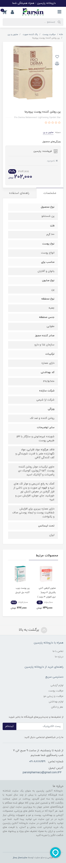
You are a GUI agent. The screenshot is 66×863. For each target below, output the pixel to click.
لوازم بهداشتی (56, 701)
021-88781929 (37, 761)
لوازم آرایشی (57, 685)
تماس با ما (58, 651)
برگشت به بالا (29, 629)
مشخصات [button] (49, 193)
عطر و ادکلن (57, 707)
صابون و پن (48, 132)
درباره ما (59, 656)
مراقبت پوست (55, 690)
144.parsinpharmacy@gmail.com (42, 772)
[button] (7, 12)
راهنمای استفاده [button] (19, 193)
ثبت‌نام (9, 726)
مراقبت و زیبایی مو (53, 696)
